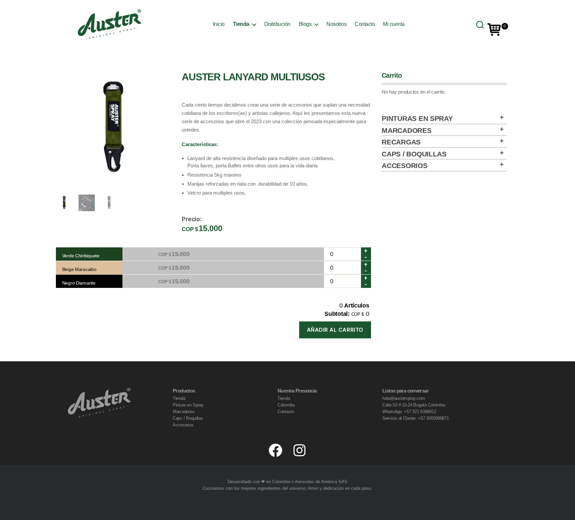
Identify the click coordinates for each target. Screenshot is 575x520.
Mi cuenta (394, 24)
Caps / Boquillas (414, 154)
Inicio (219, 24)
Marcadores (406, 130)
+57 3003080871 (433, 418)
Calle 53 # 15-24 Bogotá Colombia (413, 404)
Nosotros (336, 24)
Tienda (241, 24)
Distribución (277, 24)
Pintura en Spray (188, 404)
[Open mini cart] (494, 29)
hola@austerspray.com (403, 398)
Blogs (305, 24)
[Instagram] (299, 450)
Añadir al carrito (335, 329)
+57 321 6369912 (420, 411)
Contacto (365, 24)
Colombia (286, 404)
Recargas (401, 142)
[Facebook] (276, 450)
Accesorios (404, 165)
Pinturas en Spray (417, 118)
